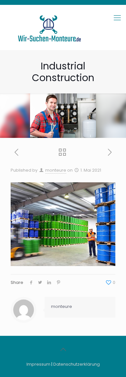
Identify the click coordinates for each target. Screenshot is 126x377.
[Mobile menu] (117, 17)
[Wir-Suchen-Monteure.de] (63, 27)
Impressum (38, 364)
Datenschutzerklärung (76, 364)
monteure (55, 170)
